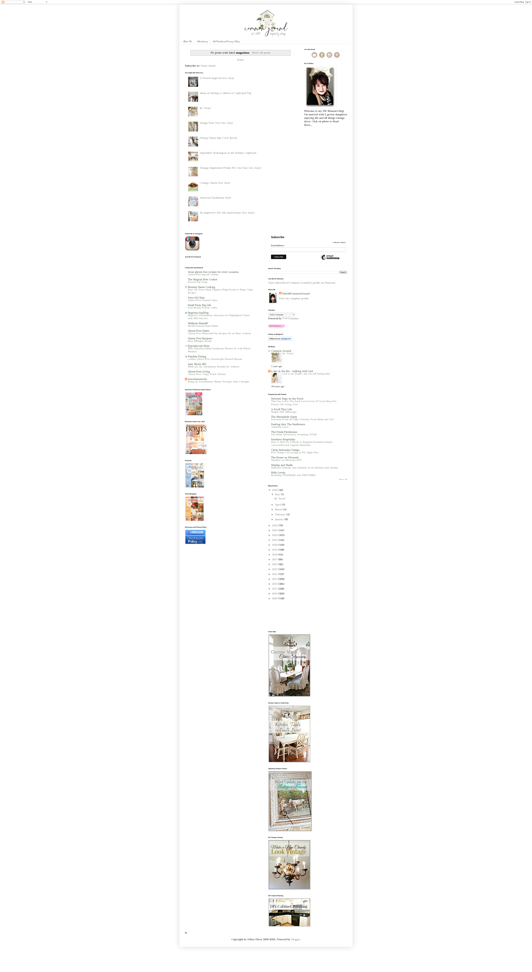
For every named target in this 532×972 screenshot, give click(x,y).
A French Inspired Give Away (217, 78)
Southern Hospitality (283, 439)
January (280, 519)
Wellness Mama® (198, 323)
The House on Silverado (285, 457)
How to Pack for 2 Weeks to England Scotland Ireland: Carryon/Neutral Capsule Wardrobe (302, 444)
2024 (275, 525)
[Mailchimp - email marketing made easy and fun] (330, 260)
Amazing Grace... (280, 426)
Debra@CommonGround (296, 293)
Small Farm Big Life (199, 305)
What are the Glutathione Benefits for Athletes (213, 366)
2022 (275, 535)
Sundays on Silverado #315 (286, 460)
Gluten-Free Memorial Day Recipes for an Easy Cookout (219, 333)
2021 (275, 540)
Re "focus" (206, 108)
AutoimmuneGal (197, 379)
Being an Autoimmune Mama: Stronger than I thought (218, 381)
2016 (275, 564)
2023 (275, 530)
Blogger (295, 939)
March (279, 509)
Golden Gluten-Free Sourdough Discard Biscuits (215, 359)
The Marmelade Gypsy (284, 416)
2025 (275, 490)
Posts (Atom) (208, 65)
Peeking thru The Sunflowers (288, 424)
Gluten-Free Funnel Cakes (202, 300)
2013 (275, 579)
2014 (275, 574)
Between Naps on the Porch (287, 398)
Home (240, 59)
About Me (187, 41)
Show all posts (261, 52)
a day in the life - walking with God (292, 371)
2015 (275, 569)
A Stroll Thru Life (281, 409)
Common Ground (281, 350)
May (278, 494)
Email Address (278, 245)
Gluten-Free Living (199, 371)
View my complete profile (294, 298)
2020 (275, 544)
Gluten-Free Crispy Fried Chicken (207, 374)
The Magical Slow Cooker (202, 279)
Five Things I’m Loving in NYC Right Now (295, 452)
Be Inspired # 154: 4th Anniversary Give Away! (227, 212)
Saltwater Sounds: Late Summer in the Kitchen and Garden (304, 467)
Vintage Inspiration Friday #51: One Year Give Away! (230, 167)
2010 (275, 593)
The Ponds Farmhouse (284, 431)
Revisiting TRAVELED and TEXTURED (293, 475)
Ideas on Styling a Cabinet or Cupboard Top (225, 93)
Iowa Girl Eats (196, 297)
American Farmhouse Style (215, 197)
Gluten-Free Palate (198, 330)
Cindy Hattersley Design (285, 450)
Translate (293, 318)
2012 (275, 583)
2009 (275, 598)
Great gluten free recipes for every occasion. (213, 271)
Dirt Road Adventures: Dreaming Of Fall (294, 434)
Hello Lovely (278, 472)
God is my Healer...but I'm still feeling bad (306, 373)
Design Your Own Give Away (216, 122)
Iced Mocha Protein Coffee (202, 307)
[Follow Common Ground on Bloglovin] (276, 327)
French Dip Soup (197, 282)
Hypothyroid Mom (198, 345)
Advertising (202, 41)
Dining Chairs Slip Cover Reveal (218, 137)
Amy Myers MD (197, 364)
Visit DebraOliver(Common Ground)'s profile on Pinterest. (302, 282)
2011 (275, 588)
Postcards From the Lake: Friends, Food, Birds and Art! (302, 419)
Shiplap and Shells (281, 465)
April (278, 504)
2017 (275, 559)
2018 (275, 554)
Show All (343, 479)
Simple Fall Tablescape (284, 411)
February (280, 514)
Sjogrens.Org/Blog (198, 312)
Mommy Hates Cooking (201, 287)
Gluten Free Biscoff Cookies (203, 274)
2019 (275, 549)
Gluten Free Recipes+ (200, 338)
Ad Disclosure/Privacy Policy (226, 41)
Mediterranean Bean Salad (203, 325)
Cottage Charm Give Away (215, 182)
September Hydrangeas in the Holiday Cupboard (228, 152)
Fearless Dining (197, 356)
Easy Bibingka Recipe (200, 341)
